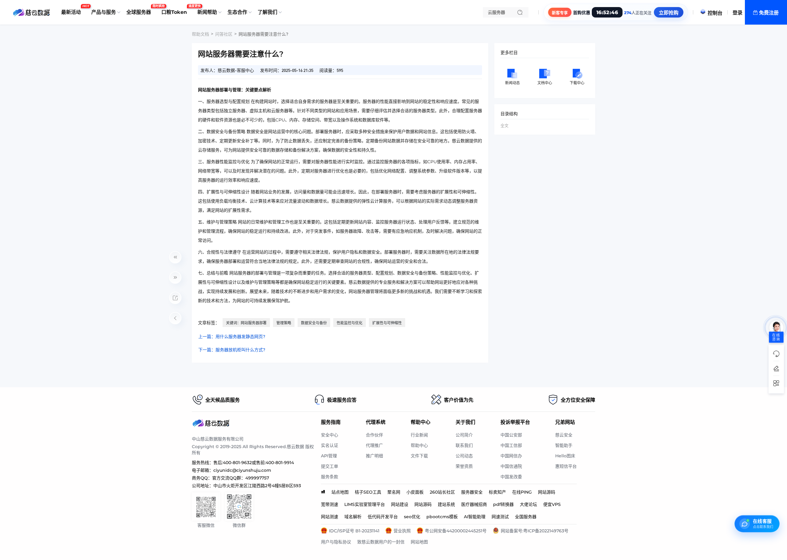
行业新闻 (419, 435)
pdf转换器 (503, 504)
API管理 (329, 456)
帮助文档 (200, 34)
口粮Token (175, 10)
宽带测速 (329, 504)
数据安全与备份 (314, 323)
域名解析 (353, 516)
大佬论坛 (528, 504)
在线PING (522, 492)
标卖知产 (497, 492)
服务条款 (329, 476)
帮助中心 (419, 445)
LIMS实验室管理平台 (364, 504)
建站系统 (446, 504)
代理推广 (374, 445)
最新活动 (72, 10)
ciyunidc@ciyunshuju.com (242, 470)
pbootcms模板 (442, 516)
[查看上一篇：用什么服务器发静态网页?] (175, 257)
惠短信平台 (566, 466)
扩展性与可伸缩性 (387, 323)
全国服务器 (525, 516)
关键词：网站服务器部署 (246, 323)
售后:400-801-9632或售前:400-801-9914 (253, 462)
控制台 (715, 13)
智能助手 (563, 445)
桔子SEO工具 (368, 492)
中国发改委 (511, 476)
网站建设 (399, 504)
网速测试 (500, 516)
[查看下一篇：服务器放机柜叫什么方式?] (175, 277)
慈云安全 (563, 435)
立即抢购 (668, 13)
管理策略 (283, 323)
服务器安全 (472, 492)
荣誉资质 (464, 466)
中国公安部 (511, 435)
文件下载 (419, 456)
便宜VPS (552, 504)
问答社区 (223, 34)
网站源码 (546, 492)
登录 (737, 13)
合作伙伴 (374, 435)
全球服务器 (140, 10)
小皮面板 (415, 492)
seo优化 (412, 516)
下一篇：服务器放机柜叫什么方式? (231, 350)
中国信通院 (511, 466)
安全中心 (329, 435)
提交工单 (329, 466)
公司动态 (464, 456)
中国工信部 (511, 445)
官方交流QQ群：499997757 (240, 478)
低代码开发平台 (383, 516)
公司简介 (464, 435)
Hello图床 (565, 456)
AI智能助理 (474, 516)
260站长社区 (442, 492)
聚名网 (393, 492)
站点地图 (340, 492)
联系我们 (464, 445)
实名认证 (329, 445)
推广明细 (374, 456)
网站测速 (329, 516)
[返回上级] (175, 318)
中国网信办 (511, 456)
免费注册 (769, 13)
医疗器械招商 (474, 504)
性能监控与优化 (349, 323)
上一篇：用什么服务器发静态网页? (231, 336)
